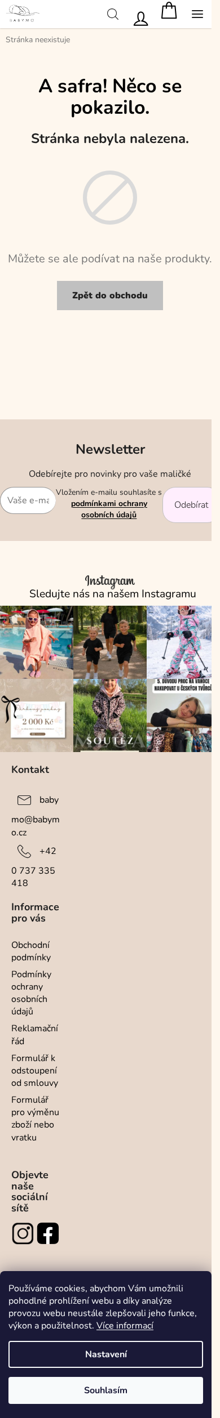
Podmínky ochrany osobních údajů (31, 993)
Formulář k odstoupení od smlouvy (34, 1070)
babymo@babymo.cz (35, 816)
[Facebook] (49, 1233)
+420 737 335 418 (33, 867)
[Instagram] (24, 1233)
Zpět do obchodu (110, 295)
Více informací (124, 1325)
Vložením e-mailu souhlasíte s (109, 504)
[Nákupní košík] (169, 14)
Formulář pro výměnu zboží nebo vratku (35, 1118)
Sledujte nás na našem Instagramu (112, 594)
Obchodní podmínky (31, 951)
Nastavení (106, 1354)
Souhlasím (105, 1390)
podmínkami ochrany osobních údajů (109, 509)
